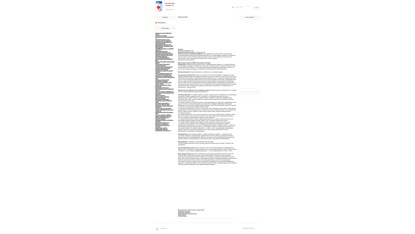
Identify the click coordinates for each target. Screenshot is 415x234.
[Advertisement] (249, 53)
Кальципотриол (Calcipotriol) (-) (164, 91)
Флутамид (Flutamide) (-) (162, 103)
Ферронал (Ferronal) (161, 51)
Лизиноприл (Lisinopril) (184, 211)
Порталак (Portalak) (161, 35)
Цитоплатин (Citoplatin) (162, 96)
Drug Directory (162, 22)
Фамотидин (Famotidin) (162, 99)
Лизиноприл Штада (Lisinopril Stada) (187, 213)
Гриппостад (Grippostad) (162, 68)
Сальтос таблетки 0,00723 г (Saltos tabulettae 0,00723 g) (163, 115)
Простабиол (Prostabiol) (162, 64)
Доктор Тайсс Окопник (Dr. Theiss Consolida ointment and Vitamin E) (164, 110)
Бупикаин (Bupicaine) (161, 69)
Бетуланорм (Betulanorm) (163, 52)
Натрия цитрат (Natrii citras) (163, 82)
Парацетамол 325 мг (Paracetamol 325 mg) (161, 128)
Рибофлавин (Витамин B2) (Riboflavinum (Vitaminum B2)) (164, 45)
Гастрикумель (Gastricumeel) (163, 67)
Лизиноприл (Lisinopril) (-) (184, 212)
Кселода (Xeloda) (160, 118)
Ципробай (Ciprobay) (161, 81)
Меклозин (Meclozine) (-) (162, 117)
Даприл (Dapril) (182, 214)
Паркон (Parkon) (160, 95)
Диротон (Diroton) (182, 216)
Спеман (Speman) (160, 65)
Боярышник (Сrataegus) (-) (163, 130)
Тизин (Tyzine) (159, 83)
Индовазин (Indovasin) (162, 87)
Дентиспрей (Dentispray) (162, 57)
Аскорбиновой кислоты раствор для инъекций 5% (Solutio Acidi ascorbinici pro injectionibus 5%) (163, 41)
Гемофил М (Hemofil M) (162, 80)
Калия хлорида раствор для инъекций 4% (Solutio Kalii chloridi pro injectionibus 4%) (163, 75)
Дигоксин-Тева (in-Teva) (162, 104)
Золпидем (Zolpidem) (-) (162, 122)
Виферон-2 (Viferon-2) (161, 124)
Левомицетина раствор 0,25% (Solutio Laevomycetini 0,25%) (164, 54)
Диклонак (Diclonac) (161, 56)
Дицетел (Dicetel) (160, 98)
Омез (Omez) (159, 47)
